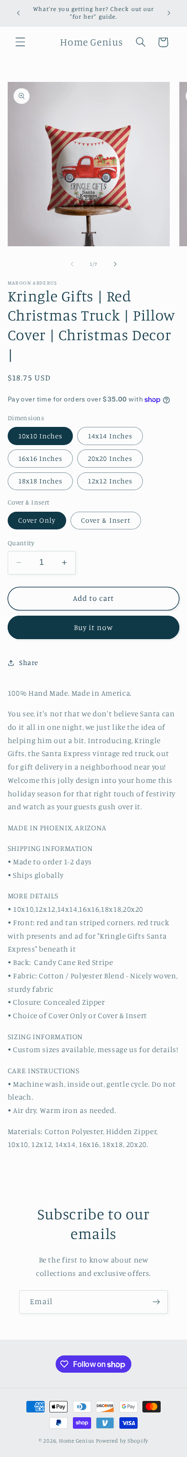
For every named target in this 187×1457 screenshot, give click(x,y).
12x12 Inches (110, 481)
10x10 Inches (40, 436)
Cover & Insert (105, 520)
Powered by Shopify (122, 1440)
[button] (20, 42)
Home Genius (76, 1440)
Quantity (21, 543)
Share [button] (28, 662)
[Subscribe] (156, 1302)
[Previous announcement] (18, 12)
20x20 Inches (110, 458)
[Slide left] (71, 264)
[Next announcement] (168, 12)
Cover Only (37, 520)
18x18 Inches (40, 481)
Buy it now (94, 627)
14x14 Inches (110, 436)
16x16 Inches (40, 458)
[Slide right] (115, 264)
